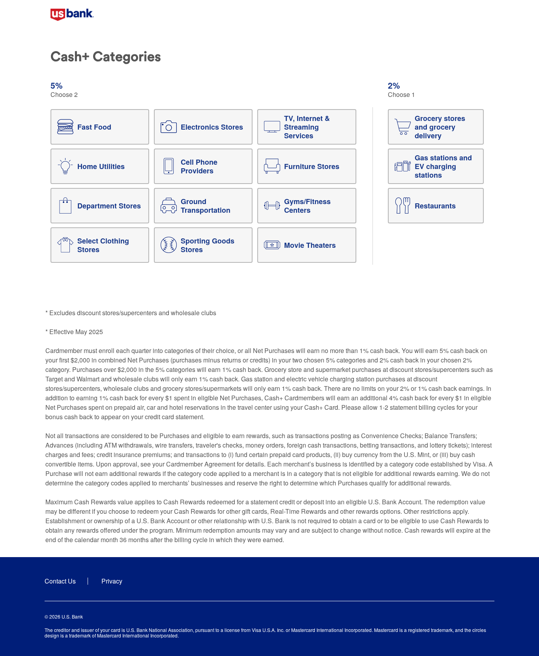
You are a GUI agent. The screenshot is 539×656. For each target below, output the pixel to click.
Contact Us (60, 580)
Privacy (111, 580)
